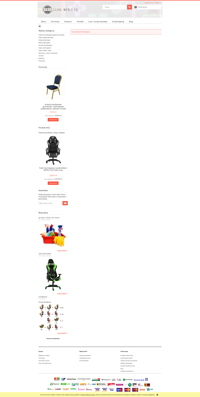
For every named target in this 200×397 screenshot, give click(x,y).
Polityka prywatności (127, 371)
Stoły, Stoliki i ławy (45, 50)
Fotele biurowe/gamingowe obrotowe (51, 35)
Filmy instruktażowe (45, 363)
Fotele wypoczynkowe (46, 37)
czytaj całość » (62, 251)
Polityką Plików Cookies (88, 395)
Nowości (41, 58)
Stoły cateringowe (45, 48)
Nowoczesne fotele (126, 358)
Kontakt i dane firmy (127, 355)
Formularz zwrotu (44, 361)
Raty (122, 368)
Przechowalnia (83, 361)
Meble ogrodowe (44, 43)
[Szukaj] (129, 7)
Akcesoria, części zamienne (48, 53)
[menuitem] (43, 21)
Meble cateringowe (126, 363)
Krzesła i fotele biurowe (128, 366)
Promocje (42, 61)
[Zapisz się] (65, 203)
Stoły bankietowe (44, 40)
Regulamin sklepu (44, 355)
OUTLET (41, 56)
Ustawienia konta (84, 358)
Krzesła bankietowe (45, 45)
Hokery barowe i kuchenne (129, 361)
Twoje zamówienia (85, 355)
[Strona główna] (67, 10)
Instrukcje (42, 358)
